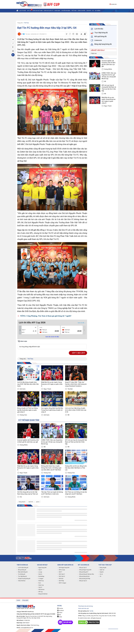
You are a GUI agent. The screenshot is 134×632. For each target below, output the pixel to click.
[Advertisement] (67, 16)
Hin (21, 497)
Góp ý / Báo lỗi (78, 353)
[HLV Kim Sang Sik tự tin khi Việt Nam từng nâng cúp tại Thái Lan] (28, 482)
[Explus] (52, 344)
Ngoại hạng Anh (42, 567)
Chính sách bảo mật (83, 608)
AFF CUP (29, 10)
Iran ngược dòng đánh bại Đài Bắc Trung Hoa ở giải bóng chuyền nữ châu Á (52, 410)
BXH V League (62, 583)
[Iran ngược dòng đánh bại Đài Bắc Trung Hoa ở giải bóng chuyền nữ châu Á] (52, 398)
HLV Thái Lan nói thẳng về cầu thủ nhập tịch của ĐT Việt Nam (76, 493)
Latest (18, 600)
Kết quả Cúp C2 (83, 580)
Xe (93, 10)
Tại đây (91, 611)
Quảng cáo (113, 4)
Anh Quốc (23, 389)
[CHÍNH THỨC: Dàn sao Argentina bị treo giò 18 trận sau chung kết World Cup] (52, 430)
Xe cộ (101, 574)
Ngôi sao (94, 53)
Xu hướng (97, 10)
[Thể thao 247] (29, 4)
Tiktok (60, 616)
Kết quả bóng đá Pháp (84, 578)
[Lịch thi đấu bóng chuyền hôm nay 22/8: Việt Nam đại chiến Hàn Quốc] (28, 372)
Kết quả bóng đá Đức (84, 576)
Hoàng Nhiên (24, 445)
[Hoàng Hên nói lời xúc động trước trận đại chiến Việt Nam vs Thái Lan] (76, 456)
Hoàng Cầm (23, 415)
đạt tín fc (31, 501)
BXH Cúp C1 (62, 574)
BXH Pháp (61, 580)
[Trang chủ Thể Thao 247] (17, 10)
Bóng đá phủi (22, 501)
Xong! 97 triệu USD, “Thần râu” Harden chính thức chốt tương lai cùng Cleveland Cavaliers (76, 384)
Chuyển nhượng (65, 10)
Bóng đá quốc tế (48, 10)
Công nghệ (25, 600)
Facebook (61, 610)
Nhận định (57, 10)
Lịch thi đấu (22, 10)
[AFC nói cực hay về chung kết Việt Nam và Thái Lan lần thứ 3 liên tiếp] (76, 430)
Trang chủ (20, 22)
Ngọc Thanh (47, 389)
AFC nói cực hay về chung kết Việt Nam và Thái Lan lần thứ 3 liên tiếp (76, 442)
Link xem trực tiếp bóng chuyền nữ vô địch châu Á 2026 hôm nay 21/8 (75, 410)
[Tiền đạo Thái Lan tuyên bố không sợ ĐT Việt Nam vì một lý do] (52, 482)
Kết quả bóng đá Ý (83, 572)
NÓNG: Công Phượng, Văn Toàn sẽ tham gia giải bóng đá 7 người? (45, 316)
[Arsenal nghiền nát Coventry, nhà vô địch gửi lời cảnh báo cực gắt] (28, 430)
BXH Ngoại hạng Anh (64, 567)
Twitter (60, 612)
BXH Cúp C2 (62, 576)
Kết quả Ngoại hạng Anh (85, 569)
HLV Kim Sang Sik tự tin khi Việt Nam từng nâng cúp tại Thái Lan (27, 493)
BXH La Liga (62, 569)
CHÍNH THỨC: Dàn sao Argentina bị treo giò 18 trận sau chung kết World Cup (51, 442)
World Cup (41, 580)
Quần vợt (102, 569)
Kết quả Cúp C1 (83, 567)
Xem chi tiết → (82, 323)
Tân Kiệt (70, 389)
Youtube (61, 608)
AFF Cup (40, 591)
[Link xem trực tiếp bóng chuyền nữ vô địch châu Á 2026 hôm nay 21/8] (76, 398)
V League (40, 578)
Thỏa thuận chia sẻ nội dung (85, 606)
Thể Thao (74, 10)
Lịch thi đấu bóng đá (23, 567)
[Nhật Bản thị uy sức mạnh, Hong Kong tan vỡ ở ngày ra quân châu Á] (52, 372)
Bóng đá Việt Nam (38, 10)
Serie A (40, 574)
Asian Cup (41, 585)
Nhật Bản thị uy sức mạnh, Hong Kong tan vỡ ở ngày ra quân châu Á (51, 384)
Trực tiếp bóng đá (22, 576)
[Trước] (20, 330)
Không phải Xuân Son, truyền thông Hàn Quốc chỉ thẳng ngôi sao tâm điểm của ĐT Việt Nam (51, 468)
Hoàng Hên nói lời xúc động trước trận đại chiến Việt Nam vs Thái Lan (76, 468)
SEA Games (41, 589)
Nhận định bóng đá (22, 572)
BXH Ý (60, 572)
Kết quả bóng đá (22, 569)
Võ (100, 576)
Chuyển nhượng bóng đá (24, 578)
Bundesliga (41, 576)
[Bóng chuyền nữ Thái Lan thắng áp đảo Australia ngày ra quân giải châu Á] (28, 398)
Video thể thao (21, 580)
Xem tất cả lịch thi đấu (52, 337)
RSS (60, 614)
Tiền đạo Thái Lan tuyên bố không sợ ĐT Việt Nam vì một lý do (52, 493)
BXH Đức (61, 578)
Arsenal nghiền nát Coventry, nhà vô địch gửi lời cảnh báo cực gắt (28, 441)
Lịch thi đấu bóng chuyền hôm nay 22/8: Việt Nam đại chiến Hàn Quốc (28, 384)
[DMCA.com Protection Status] (89, 622)
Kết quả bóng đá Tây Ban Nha (86, 574)
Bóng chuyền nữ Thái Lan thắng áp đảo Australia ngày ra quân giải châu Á (27, 410)
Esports (88, 10)
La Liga (40, 572)
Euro (39, 583)
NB (68, 415)
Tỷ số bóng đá (21, 574)
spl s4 (37, 501)
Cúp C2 (40, 587)
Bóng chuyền (81, 10)
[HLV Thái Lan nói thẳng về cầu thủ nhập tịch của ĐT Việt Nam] (76, 482)
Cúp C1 (40, 569)
